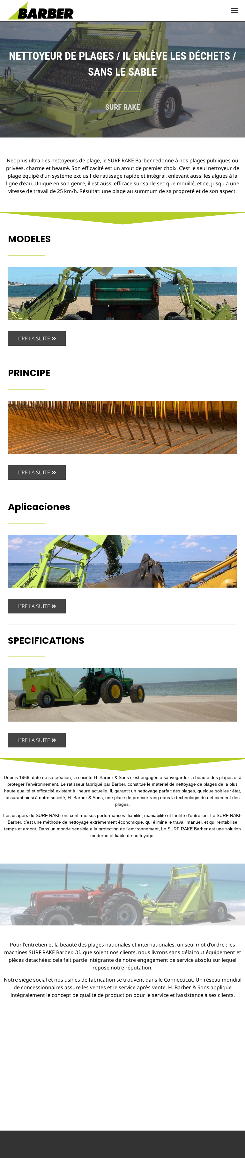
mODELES (29, 239)
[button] (234, 10)
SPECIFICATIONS (46, 640)
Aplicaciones (39, 507)
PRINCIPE (29, 373)
